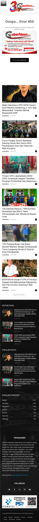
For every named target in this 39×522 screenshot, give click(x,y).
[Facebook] (14, 490)
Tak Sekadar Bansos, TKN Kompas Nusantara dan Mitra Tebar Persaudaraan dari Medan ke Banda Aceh (19, 213)
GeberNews (5, 115)
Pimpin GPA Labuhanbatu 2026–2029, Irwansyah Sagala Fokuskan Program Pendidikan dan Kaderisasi (19, 178)
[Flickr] (19, 490)
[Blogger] (9, 490)
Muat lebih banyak (18, 295)
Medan (4, 101)
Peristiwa (5, 205)
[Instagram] (25, 490)
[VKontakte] (30, 490)
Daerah (5, 172)
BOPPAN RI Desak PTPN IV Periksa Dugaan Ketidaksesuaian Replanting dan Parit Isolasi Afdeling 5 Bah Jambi (19, 283)
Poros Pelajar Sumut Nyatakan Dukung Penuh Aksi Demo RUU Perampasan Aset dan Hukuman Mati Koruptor (17, 144)
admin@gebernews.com (20, 475)
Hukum (4, 276)
